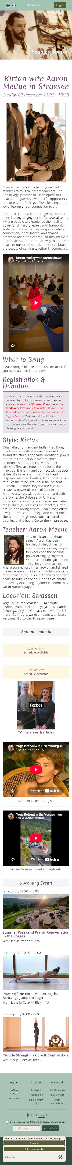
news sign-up (50, 1128)
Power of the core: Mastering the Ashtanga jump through (30, 995)
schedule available (36, 652)
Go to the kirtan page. (51, 520)
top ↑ (41, 1115)
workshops (14, 1098)
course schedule (14, 1091)
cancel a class (57, 1089)
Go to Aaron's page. (18, 587)
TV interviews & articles (36, 732)
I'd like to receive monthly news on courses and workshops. (37, 1121)
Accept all (34, 1143)
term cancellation (57, 1101)
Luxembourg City (36, 1101)
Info (37, 941)
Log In (60, 5)
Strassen (36, 1089)
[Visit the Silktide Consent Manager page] (60, 1157)
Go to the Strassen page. (36, 618)
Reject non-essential (34, 1148)
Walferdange (36, 1094)
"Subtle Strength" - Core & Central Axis (35, 1055)
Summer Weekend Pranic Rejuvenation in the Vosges (36, 934)
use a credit (57, 1094)
